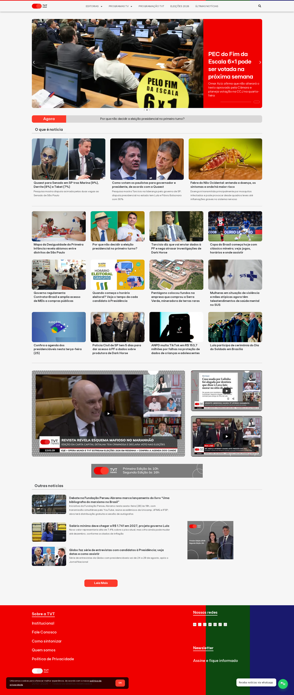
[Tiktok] (220, 624)
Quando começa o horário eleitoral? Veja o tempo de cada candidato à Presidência (115, 296)
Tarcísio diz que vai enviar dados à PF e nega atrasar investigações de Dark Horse (176, 248)
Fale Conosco (44, 632)
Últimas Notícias (206, 6)
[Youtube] (194, 624)
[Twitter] (210, 624)
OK (120, 683)
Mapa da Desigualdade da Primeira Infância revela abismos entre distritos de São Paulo (58, 248)
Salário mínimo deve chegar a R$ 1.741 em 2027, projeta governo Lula (119, 525)
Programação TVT (151, 6)
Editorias (92, 6)
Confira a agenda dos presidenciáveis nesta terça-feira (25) (58, 349)
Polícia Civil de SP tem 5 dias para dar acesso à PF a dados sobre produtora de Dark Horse (116, 349)
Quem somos (43, 650)
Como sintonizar (47, 641)
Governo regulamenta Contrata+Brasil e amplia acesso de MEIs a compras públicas (57, 296)
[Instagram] (204, 624)
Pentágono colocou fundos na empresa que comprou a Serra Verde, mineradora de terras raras (175, 296)
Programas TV (119, 6)
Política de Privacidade (53, 659)
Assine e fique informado (215, 661)
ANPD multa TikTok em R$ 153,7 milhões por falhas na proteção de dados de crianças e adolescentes (175, 349)
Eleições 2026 (179, 6)
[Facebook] (215, 624)
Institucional (43, 623)
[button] (259, 5)
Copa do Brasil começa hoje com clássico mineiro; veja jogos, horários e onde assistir (233, 248)
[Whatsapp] (199, 624)
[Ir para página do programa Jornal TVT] (147, 476)
